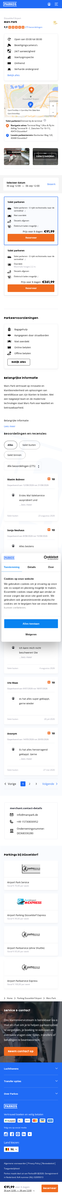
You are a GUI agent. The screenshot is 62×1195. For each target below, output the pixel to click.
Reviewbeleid (48, 1163)
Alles (10, 444)
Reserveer (31, 237)
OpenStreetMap (14, 113)
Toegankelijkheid (12, 1168)
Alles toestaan (31, 623)
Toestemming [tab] (12, 566)
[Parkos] (10, 4)
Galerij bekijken (45, 156)
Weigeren (31, 634)
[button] (31, 90)
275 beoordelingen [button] (33, 27)
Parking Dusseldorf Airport (29, 998)
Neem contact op (21, 1051)
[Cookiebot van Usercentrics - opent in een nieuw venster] (44, 558)
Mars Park (51, 998)
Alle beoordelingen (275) (21, 466)
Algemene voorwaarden (15, 1163)
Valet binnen (14, 455)
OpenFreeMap (13, 110)
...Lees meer (25, 504)
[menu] (44, 121)
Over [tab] (51, 566)
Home (10, 998)
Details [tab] (32, 566)
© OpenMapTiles (25, 110)
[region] (31, 100)
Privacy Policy (34, 1163)
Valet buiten (29, 444)
